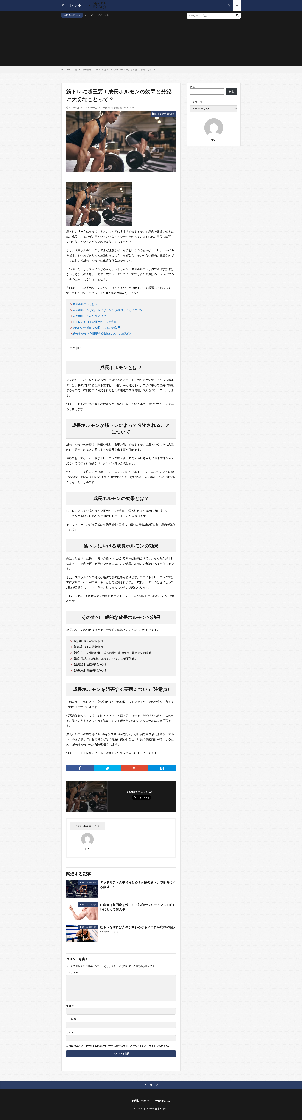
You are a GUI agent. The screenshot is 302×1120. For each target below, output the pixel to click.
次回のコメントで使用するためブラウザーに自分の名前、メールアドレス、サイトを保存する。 (119, 1046)
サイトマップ (100, 7)
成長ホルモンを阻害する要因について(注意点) (101, 333)
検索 (192, 87)
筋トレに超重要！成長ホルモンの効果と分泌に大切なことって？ (125, 69)
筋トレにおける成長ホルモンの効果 (95, 321)
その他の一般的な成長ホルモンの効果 (96, 327)
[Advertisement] (121, 41)
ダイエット (103, 15)
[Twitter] (107, 768)
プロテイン (90, 15)
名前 (70, 1005)
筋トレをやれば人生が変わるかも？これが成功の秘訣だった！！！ (138, 929)
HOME (67, 69)
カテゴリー (195, 104)
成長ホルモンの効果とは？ (89, 315)
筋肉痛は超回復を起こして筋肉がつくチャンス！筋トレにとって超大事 (138, 907)
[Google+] (134, 768)
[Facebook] (80, 768)
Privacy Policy (100, 3)
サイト (69, 1032)
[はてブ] (162, 768)
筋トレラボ (161, 1108)
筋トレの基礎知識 (83, 69)
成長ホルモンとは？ (85, 304)
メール (71, 1019)
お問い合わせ (100, 5)
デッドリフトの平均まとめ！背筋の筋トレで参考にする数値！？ (138, 884)
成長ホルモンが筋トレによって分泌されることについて (107, 310)
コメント (72, 972)
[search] (237, 16)
